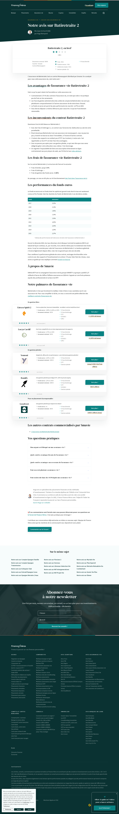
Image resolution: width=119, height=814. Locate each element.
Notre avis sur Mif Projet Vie (54, 573)
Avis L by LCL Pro (91, 743)
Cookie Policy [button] (26, 802)
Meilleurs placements (42, 677)
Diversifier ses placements (19, 677)
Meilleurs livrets (41, 695)
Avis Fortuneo (90, 716)
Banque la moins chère (18, 720)
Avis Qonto (89, 732)
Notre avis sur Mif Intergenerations (56, 569)
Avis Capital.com (66, 665)
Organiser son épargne (18, 659)
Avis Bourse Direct (66, 670)
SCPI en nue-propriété (67, 727)
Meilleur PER (40, 670)
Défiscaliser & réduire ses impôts (21, 675)
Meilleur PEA (40, 663)
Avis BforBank (90, 718)
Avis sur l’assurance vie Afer (94, 686)
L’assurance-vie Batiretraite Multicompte (45, 432)
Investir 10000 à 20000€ (43, 725)
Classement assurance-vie (44, 665)
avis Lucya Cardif (41, 345)
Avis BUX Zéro (65, 672)
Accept (29, 809)
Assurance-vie (33, 20)
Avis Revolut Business (92, 734)
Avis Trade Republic (67, 668)
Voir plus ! (94, 312)
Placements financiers (18, 686)
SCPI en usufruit (65, 725)
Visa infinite (14, 729)
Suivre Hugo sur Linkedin (41, 503)
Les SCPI (63, 718)
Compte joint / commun (18, 718)
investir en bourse (64, 260)
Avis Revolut (89, 720)
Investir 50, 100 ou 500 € (43, 720)
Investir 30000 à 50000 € (43, 727)
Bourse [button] (51, 13)
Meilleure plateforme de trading (46, 707)
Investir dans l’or (16, 681)
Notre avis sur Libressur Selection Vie (57, 566)
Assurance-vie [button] (38, 13)
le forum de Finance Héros (37, 515)
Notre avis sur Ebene (84, 575)
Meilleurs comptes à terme (44, 691)
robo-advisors (76, 151)
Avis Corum (64, 734)
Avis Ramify (89, 677)
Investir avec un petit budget (45, 718)
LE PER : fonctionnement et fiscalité (22, 665)
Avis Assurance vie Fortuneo (94, 681)
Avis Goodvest (90, 675)
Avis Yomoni (89, 661)
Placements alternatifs (18, 697)
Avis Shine (89, 729)
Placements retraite (17, 693)
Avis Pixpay (89, 727)
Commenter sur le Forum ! (39, 529)
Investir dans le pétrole (18, 679)
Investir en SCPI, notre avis (69, 722)
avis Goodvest (40, 418)
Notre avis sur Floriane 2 (52, 560)
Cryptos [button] (61, 13)
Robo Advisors (40, 700)
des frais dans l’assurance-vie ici (76, 178)
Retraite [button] (94, 13)
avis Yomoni (40, 372)
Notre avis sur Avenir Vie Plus (87, 572)
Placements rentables (18, 688)
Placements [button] (25, 13)
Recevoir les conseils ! (59, 626)
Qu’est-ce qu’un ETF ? (17, 668)
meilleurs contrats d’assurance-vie (40, 296)
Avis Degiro (64, 663)
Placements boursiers (17, 691)
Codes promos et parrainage (19, 684)
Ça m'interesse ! (104, 808)
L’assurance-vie (15, 663)
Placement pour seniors (18, 695)
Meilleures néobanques (43, 697)
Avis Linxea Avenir (91, 665)
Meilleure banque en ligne (44, 659)
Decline (19, 809)
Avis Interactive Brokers (68, 677)
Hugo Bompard (42, 34)
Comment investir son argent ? (45, 716)
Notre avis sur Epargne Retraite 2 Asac (24, 575)
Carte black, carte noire (18, 727)
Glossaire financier (16, 752)
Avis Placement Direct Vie (93, 672)
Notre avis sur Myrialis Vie (86, 560)
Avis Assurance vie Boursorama (95, 679)
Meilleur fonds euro (42, 668)
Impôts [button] (83, 13)
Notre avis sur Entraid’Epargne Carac (24, 572)
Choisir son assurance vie (51, 20)
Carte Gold (14, 724)
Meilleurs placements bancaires (45, 679)
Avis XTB (63, 661)
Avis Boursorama (91, 722)
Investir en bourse (16, 661)
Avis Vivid (88, 738)
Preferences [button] (7, 806)
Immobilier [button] (72, 13)
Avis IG (63, 679)
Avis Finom (89, 736)
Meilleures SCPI (40, 684)
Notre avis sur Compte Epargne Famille (25, 560)
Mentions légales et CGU (50, 800)
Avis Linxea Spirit (91, 663)
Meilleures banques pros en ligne (46, 693)
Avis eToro (64, 659)
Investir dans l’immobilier (69, 716)
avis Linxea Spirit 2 (41, 323)
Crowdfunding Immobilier (69, 720)
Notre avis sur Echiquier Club (21, 569)
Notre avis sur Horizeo (52, 563)
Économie (14, 754)
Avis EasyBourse (66, 691)
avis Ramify (39, 394)
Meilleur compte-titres (43, 672)
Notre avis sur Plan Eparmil (86, 563)
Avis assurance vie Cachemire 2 (95, 688)
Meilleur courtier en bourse (44, 661)
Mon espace (101, 5)
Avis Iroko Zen (65, 732)
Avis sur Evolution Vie (92, 684)
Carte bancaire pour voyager (19, 738)
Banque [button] (13, 13)
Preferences (8, 809)
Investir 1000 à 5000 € (42, 722)
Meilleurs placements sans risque (46, 681)
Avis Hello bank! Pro (92, 741)
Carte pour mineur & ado (18, 731)
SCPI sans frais (65, 729)
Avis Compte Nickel (91, 725)
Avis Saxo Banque (66, 675)
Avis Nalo (88, 659)
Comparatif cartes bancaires (19, 722)
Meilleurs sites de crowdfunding (45, 675)
